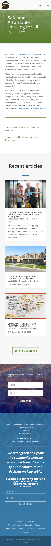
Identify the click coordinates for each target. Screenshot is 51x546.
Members (41, 528)
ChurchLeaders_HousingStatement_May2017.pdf (25, 108)
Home (19, 521)
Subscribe (25, 503)
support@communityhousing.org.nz (25, 441)
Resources (39, 525)
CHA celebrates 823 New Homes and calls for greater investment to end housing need (25, 214)
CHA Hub (30, 528)
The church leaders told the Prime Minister (23, 54)
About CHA (29, 521)
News (22, 32)
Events (21, 528)
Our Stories (34, 281)
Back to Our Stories (25, 350)
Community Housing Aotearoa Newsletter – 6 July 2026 (22, 324)
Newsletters (24, 281)
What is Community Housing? (20, 525)
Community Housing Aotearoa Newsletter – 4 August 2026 (22, 277)
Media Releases (26, 219)
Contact (25, 532)
